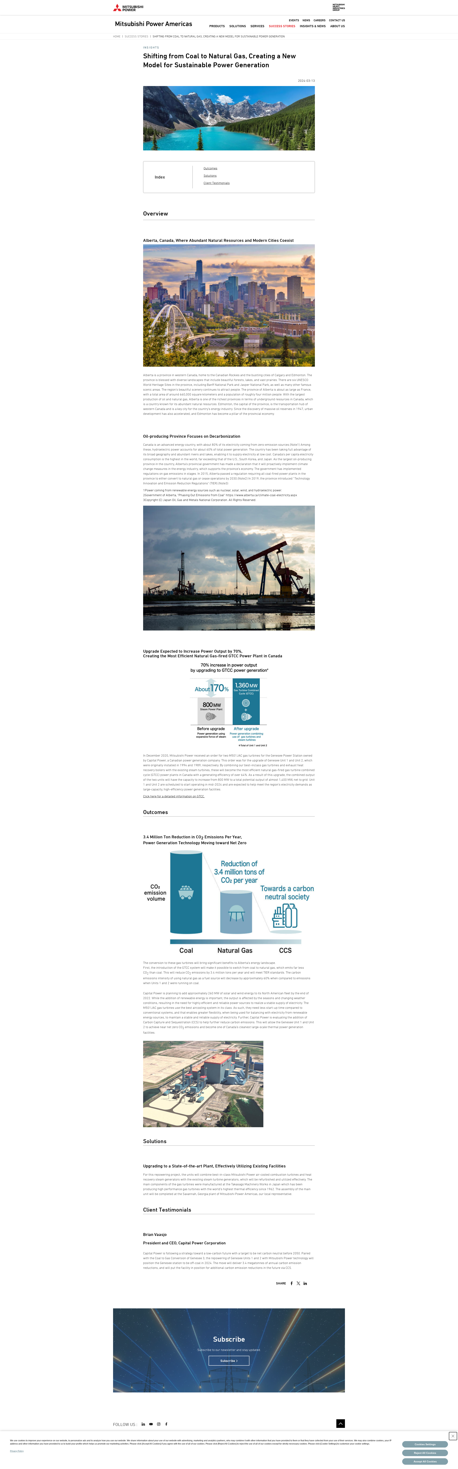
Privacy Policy (17, 1451)
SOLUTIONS (237, 26)
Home (116, 36)
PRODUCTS (217, 26)
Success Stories (136, 36)
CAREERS (319, 20)
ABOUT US (337, 26)
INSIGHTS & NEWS (313, 26)
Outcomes (210, 168)
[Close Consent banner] (453, 1436)
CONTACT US (337, 20)
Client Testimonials (217, 183)
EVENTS (294, 20)
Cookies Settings (425, 1444)
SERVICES (257, 26)
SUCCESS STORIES (282, 26)
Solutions (210, 175)
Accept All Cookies (425, 1461)
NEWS (306, 20)
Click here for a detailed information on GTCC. (174, 796)
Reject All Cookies (425, 1452)
